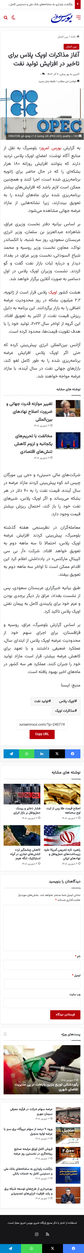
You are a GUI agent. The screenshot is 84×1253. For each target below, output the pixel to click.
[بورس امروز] (61, 17)
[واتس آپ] (26, 753)
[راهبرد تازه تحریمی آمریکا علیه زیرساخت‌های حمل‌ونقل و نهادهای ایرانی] (62, 835)
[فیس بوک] (72, 753)
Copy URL (42, 734)
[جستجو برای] (5, 20)
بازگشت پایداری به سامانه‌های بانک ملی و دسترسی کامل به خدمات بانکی (28, 1171)
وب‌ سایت (74, 994)
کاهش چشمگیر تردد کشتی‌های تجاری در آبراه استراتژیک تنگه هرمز (25, 854)
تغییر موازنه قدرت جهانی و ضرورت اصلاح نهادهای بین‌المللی (29, 411)
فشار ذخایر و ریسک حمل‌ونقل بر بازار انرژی (26, 810)
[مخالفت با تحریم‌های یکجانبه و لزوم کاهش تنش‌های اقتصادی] (68, 440)
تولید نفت (41, 701)
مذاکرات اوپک (65, 711)
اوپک (52, 292)
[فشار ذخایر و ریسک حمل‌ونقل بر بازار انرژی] (22, 794)
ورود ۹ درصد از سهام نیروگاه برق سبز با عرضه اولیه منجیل (28, 1131)
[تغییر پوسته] (13, 20)
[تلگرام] (11, 753)
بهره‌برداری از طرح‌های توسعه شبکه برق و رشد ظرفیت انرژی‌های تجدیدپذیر (28, 1191)
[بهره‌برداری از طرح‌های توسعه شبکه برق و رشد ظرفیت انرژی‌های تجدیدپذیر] (68, 1195)
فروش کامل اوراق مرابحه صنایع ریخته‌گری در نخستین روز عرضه (33, 1151)
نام (77, 956)
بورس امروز (50, 148)
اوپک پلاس (67, 701)
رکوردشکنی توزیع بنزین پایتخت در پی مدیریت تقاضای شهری (46, 1087)
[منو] (78, 20)
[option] (42, 1069)
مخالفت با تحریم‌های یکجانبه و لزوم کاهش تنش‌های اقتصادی (33, 444)
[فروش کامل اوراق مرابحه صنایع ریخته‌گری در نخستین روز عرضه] (68, 1155)
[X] (57, 753)
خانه (74, 37)
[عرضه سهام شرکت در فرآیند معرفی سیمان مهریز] (68, 1115)
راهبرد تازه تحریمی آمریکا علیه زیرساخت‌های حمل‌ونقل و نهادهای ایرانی (62, 854)
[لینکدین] (41, 753)
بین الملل (63, 37)
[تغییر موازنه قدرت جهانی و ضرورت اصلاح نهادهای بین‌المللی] (68, 408)
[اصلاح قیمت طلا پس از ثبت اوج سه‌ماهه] (62, 794)
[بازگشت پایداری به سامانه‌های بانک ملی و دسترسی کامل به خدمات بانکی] (68, 1175)
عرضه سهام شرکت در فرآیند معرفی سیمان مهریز (31, 1112)
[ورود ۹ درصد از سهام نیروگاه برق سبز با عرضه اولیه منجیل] (68, 1135)
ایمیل (76, 975)
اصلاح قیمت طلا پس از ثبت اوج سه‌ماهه (63, 810)
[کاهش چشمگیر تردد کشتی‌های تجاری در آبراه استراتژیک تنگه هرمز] (22, 835)
